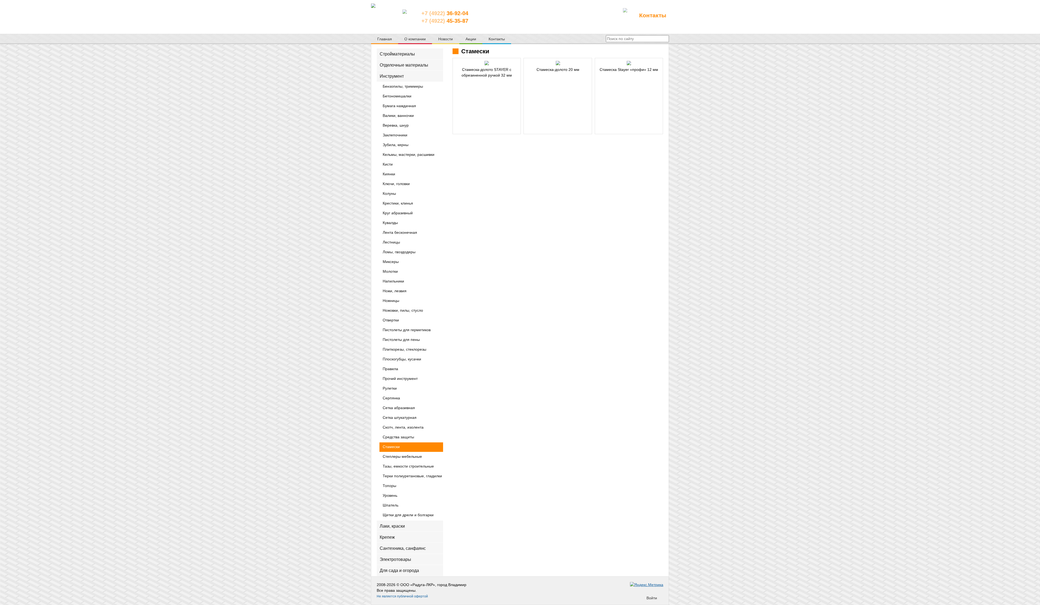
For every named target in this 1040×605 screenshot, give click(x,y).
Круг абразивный (398, 213)
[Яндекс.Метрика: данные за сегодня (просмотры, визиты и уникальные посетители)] (646, 585)
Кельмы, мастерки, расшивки (408, 155)
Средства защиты (398, 437)
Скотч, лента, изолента (403, 427)
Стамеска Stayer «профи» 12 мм (629, 69)
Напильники (393, 281)
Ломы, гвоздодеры (399, 252)
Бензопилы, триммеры (403, 86)
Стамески (391, 447)
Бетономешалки (397, 96)
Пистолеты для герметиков (407, 330)
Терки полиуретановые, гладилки (412, 476)
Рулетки (390, 388)
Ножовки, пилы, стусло (403, 310)
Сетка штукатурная (400, 418)
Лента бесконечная (400, 233)
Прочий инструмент (400, 379)
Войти (651, 598)
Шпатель (390, 505)
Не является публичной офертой (402, 596)
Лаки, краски (392, 526)
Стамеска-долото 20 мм (558, 69)
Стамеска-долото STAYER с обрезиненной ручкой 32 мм (486, 72)
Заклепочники (395, 135)
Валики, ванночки (398, 116)
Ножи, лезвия (395, 291)
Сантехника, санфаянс (403, 548)
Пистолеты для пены (401, 340)
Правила (390, 369)
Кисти (388, 164)
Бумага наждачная (399, 106)
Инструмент (392, 76)
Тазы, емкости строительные (408, 466)
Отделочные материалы (404, 65)
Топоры (389, 486)
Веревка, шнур (396, 125)
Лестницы (391, 242)
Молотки (390, 271)
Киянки (389, 174)
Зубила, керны (395, 145)
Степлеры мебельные (402, 457)
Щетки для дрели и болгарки (408, 515)
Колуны (389, 194)
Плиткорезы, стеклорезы (404, 349)
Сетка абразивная (399, 408)
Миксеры (391, 262)
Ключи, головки (396, 184)
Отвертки (391, 320)
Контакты (652, 15)
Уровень (390, 496)
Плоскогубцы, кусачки (402, 359)
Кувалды (390, 223)
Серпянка (391, 398)
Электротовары (395, 559)
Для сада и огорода (399, 570)
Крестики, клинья (398, 203)
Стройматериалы (397, 54)
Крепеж (387, 537)
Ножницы (391, 301)
